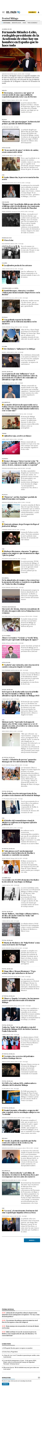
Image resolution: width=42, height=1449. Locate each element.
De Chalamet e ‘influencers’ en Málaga (19, 349)
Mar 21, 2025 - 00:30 (16, 828)
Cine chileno (5, 202)
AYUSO (24, 22)
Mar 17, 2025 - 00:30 (24, 976)
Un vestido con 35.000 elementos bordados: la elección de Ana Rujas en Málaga (20, 881)
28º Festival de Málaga (8, 848)
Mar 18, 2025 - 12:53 (21, 858)
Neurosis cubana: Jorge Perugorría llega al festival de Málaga (20, 525)
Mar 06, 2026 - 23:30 (18, 529)
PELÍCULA (4, 119)
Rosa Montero (6, 243)
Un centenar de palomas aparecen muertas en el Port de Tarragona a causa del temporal (20, 1321)
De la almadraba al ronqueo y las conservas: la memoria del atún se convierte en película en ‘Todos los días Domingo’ (21, 582)
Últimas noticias (8, 1309)
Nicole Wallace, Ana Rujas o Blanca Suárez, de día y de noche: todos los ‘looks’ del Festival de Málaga (20, 916)
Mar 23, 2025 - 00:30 (16, 731)
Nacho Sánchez (6, 327)
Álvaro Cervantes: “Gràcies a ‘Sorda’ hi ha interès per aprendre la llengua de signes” (20, 639)
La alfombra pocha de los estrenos (18, 265)
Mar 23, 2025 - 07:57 (13, 699)
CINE (3, 175)
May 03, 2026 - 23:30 (24, 182)
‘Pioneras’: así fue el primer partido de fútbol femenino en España (19, 498)
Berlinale (5, 1138)
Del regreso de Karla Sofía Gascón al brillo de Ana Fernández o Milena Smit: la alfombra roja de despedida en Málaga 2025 (20, 694)
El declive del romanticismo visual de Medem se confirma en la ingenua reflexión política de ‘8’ (19, 822)
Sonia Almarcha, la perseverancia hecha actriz (20, 178)
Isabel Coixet (5, 439)
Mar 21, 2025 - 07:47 (16, 799)
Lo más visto (6, 1344)
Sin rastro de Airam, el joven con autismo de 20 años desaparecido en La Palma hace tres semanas (21, 611)
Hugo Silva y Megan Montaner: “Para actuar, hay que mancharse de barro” (19, 972)
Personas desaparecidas (9, 607)
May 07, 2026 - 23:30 (16, 155)
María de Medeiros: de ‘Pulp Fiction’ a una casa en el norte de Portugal (21, 944)
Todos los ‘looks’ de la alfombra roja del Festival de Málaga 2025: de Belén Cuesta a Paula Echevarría (20, 1029)
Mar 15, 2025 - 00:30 (21, 1061)
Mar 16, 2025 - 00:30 (24, 1005)
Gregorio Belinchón (7, 74)
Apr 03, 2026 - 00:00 (27, 211)
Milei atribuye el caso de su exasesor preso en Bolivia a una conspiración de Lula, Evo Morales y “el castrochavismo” (19, 1333)
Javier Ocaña (5, 155)
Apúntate (5, 1384)
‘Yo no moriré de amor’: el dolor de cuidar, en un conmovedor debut (20, 151)
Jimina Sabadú (6, 269)
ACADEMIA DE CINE (7, 29)
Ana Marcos (5, 558)
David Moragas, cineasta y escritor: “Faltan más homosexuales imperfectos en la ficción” (21, 293)
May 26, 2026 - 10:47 (12, 127)
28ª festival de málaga (8, 996)
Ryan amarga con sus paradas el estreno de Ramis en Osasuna (20, 1327)
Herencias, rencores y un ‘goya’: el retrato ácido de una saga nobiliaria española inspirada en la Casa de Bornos (19, 95)
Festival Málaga (10, 18)
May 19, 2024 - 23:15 (21, 1216)
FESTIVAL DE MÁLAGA (7, 689)
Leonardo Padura (7, 529)
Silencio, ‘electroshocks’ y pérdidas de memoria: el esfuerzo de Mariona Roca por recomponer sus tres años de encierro (20, 1175)
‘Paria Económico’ (32, 22)
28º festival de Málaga (8, 757)
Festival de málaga (7, 940)
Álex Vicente (5, 298)
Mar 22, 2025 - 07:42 (21, 765)
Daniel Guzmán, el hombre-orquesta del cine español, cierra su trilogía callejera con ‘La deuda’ (21, 1112)
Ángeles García (6, 1061)
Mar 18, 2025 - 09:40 (13, 885)
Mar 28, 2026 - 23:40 (17, 243)
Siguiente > (32, 1240)
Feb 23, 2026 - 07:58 (31, 616)
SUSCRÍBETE (32, 12)
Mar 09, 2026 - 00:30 (24, 468)
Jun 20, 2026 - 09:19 (24, 74)
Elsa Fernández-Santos (8, 414)
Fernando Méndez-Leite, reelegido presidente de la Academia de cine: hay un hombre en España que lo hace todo (20, 38)
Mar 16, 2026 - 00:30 (16, 269)
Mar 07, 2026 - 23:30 (24, 502)
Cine (3, 720)
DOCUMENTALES (6, 402)
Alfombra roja (6, 877)
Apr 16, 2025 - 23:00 (17, 643)
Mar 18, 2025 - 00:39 (21, 948)
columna (4, 263)
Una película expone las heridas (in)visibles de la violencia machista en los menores (19, 322)
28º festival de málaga (8, 1054)
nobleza (4, 90)
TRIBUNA (4, 433)
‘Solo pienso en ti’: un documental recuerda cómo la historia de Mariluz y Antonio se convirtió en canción (18, 853)
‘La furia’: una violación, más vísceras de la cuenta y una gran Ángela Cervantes (20, 666)
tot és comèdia (6, 635)
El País (4, 127)
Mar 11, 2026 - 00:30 (17, 352)
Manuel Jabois (6, 352)
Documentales (6, 1170)
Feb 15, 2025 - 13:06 (32, 1148)
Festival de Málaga (7, 371)
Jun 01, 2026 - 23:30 (22, 100)
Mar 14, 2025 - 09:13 (12, 1088)
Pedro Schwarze (6, 211)
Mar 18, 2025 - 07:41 (13, 921)
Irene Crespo (5, 731)
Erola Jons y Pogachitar (10, 1351)
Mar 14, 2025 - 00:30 (24, 1117)
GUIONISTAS (5, 458)
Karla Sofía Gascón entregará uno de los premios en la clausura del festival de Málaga (21, 794)
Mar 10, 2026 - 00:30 (25, 414)
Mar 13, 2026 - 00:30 (21, 327)
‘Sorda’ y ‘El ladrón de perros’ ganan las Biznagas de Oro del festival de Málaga (19, 761)
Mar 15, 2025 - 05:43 (13, 1034)
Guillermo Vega (6, 616)
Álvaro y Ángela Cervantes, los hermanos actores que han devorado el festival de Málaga (20, 1000)
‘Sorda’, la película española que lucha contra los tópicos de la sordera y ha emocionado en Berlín (19, 1143)
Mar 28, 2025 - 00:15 (21, 670)
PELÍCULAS (5, 317)
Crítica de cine (6, 147)
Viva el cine (8, 240)
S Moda (4, 699)
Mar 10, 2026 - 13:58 (16, 383)
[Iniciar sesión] (38, 12)
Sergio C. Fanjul (6, 100)
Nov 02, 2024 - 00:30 (20, 1180)
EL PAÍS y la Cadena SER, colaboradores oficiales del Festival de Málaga (19, 1084)
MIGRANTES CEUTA (16, 22)
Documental (5, 578)
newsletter (6, 1377)
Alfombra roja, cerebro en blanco (17, 436)
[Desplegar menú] (3, 12)
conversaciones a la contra (10, 288)
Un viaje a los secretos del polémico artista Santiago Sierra (18, 1057)
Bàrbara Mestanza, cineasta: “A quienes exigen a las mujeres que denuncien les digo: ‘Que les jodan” (20, 553)
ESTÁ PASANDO (6, 22)
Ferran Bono (5, 1216)
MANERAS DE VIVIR (7, 238)
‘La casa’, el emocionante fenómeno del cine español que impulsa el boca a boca (20, 1212)
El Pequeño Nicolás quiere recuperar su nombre (18, 1348)
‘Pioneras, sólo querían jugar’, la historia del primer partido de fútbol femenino (21, 123)
